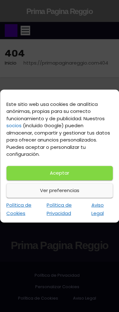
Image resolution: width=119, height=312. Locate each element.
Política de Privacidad (59, 209)
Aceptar (59, 173)
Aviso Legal (97, 209)
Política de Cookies (18, 209)
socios (14, 125)
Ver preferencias (59, 190)
